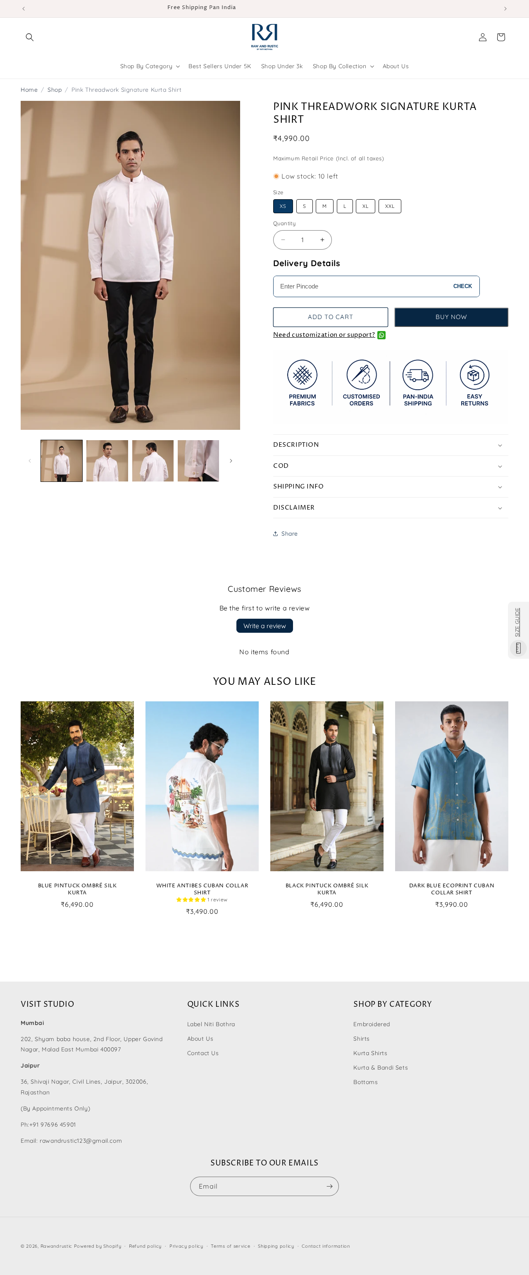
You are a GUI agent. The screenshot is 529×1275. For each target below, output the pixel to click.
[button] (30, 37)
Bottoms (365, 1082)
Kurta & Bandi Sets (380, 1067)
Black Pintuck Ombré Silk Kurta (327, 889)
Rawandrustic (56, 1246)
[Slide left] (30, 461)
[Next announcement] (505, 9)
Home (29, 89)
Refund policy (145, 1246)
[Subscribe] (329, 1186)
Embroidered (371, 1024)
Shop (55, 89)
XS (283, 206)
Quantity (284, 223)
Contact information (326, 1246)
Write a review (264, 626)
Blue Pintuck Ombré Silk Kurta (77, 889)
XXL (390, 206)
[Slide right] (231, 461)
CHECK (462, 286)
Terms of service (230, 1246)
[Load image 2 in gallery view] (107, 460)
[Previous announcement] (23, 9)
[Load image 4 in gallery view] (198, 460)
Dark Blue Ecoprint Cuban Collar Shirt (451, 889)
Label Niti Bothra (211, 1024)
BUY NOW (451, 317)
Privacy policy (186, 1246)
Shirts (361, 1038)
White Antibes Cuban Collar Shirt (202, 889)
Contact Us (203, 1053)
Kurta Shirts (370, 1053)
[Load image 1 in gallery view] (61, 460)
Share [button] (289, 533)
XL (365, 206)
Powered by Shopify (98, 1246)
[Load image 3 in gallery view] (153, 460)
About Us (200, 1038)
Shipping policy (276, 1246)
